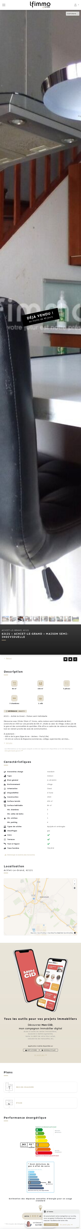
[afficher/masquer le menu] (3, 5)
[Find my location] (74, 888)
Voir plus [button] (9, 743)
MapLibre (33, 933)
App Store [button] (32, 1050)
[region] (40, 906)
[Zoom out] (74, 883)
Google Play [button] (49, 1050)
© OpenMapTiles (52, 933)
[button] (65, 659)
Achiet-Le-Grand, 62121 (15, 630)
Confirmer (51, 1225)
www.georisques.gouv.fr (13, 750)
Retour (9, 658)
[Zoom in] (74, 880)
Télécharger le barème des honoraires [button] (21, 855)
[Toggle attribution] (75, 933)
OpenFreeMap (41, 933)
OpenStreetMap (68, 933)
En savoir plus (39, 1055)
